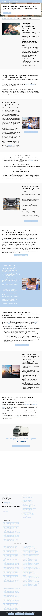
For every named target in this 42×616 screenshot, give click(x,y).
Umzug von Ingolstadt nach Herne (30, 584)
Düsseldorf (12, 416)
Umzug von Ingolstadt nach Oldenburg (31, 576)
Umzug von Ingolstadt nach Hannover (11, 565)
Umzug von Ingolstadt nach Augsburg (11, 564)
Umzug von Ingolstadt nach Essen (10, 548)
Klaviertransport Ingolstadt (28, 504)
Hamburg (27, 404)
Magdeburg (34, 404)
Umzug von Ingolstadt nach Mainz (30, 559)
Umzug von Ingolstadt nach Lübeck (30, 560)
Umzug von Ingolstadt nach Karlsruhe (11, 579)
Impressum (4, 509)
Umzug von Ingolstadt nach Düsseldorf (11, 568)
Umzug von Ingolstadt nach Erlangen (10, 609)
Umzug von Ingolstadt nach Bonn (10, 547)
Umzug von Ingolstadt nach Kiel (29, 550)
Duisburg (20, 416)
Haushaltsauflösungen (31, 239)
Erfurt (12, 407)
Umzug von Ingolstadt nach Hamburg (11, 558)
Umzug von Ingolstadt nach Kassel (30, 565)
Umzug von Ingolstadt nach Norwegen (11, 523)
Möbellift (36, 322)
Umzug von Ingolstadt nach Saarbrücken (31, 568)
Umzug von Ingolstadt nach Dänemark (11, 536)
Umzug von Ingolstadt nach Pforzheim (11, 600)
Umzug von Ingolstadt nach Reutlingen (11, 605)
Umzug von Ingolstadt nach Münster (10, 576)
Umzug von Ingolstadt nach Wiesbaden (11, 580)
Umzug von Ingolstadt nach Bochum (10, 572)
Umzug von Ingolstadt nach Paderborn (11, 590)
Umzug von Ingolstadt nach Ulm (9, 599)
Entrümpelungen (5, 241)
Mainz (28, 406)
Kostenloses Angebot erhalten (31, 131)
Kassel (24, 416)
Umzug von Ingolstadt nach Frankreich (11, 534)
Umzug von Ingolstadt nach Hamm (30, 569)
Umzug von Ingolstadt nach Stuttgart (10, 556)
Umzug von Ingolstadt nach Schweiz (10, 540)
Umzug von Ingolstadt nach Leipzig (10, 550)
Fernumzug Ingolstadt (27, 500)
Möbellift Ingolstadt (27, 517)
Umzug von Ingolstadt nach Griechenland (11, 530)
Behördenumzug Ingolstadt (28, 514)
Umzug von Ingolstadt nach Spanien (10, 539)
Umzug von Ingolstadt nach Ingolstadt (11, 591)
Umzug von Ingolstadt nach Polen (10, 524)
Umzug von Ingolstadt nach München (10, 562)
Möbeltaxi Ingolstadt (27, 512)
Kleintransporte (18, 239)
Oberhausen (4, 416)
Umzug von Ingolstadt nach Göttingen (11, 604)
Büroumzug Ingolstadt (27, 499)
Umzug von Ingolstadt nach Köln (9, 569)
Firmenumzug (12, 249)
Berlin (16, 111)
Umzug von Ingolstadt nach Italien (10, 531)
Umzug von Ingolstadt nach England (10, 528)
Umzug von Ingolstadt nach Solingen (30, 580)
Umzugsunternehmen (30, 84)
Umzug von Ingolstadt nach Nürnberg (11, 563)
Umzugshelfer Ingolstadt (28, 513)
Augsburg (4, 407)
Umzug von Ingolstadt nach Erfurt (30, 562)
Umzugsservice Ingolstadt (28, 497)
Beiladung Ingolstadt (27, 516)
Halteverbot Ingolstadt (27, 502)
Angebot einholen (7, 12)
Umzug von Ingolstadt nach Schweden (11, 526)
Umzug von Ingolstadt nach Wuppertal (11, 573)
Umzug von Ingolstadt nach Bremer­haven (11, 607)
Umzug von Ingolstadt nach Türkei (10, 527)
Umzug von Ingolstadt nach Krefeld (30, 558)
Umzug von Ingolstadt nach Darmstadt (31, 581)
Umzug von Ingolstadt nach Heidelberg (31, 583)
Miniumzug (21, 235)
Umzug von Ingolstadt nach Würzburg (11, 596)
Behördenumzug (11, 323)
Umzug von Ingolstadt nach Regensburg (11, 588)
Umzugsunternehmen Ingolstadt (10, 1)
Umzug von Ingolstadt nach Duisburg (10, 571)
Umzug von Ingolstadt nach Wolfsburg (11, 601)
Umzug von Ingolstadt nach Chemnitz (30, 551)
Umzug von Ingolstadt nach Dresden (10, 554)
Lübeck (35, 406)
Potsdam (24, 406)
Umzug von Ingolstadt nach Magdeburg (31, 554)
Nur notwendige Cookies (19, 614)
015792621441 (7, 502)
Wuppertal (28, 416)
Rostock (16, 416)
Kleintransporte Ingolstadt (28, 510)
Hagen (36, 416)
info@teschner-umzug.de (10, 503)
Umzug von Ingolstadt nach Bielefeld (10, 575)
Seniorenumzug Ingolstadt (28, 506)
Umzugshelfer (31, 160)
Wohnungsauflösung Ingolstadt (29, 508)
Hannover (4, 406)
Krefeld (20, 406)
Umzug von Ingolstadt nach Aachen (30, 548)
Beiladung (13, 235)
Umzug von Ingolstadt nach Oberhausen (31, 563)
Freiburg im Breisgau (10, 406)
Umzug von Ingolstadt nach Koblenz (10, 608)
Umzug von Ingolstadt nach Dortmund (11, 567)
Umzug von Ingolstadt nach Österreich (11, 535)
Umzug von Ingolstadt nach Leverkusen (31, 579)
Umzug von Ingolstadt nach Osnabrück (31, 577)
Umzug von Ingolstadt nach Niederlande (11, 532)
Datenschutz (5, 511)
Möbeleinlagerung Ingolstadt (29, 505)
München (32, 406)
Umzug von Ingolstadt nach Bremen (10, 551)
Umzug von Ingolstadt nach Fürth (10, 595)
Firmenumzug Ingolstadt (28, 501)
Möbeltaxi (24, 239)
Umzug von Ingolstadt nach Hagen (30, 567)
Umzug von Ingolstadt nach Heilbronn (11, 597)
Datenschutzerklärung (29, 614)
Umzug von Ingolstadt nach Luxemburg (11, 522)
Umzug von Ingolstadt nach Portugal (10, 537)
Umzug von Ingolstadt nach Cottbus (10, 552)
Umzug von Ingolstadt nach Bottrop (10, 603)
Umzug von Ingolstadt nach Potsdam (10, 555)
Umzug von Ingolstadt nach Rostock (30, 564)
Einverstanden (11, 614)
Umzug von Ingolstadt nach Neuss (30, 585)
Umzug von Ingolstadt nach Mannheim (11, 577)
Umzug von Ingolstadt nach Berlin (10, 546)
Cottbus (17, 406)
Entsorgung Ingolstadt (27, 509)
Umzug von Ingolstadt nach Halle (29, 552)
